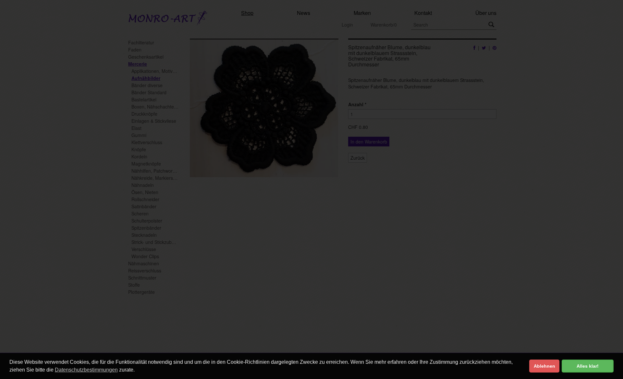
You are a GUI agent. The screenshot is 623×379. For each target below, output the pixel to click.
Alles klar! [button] (588, 366)
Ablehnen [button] (544, 366)
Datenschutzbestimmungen (86, 370)
